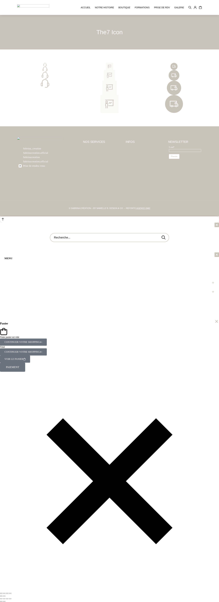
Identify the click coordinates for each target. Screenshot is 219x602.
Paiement (12, 367)
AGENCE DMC (143, 208)
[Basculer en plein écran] (4, 593)
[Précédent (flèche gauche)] (1, 601)
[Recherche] (163, 237)
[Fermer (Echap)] (10, 593)
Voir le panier (13, 359)
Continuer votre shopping (22, 342)
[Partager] (4, 598)
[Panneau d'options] (200, 7)
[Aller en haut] (109, 219)
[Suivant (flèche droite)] (4, 601)
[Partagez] (7, 593)
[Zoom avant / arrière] (10, 598)
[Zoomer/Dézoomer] (1, 593)
